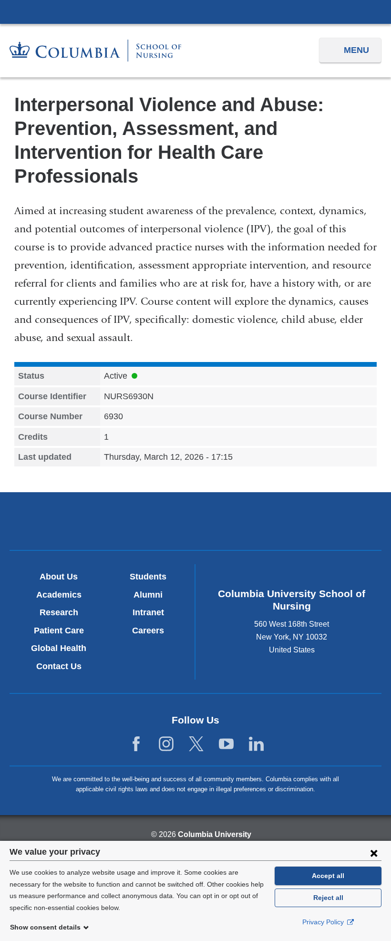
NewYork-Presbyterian (195, 522)
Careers (148, 630)
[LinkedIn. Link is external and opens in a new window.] (256, 744)
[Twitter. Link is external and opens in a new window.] (196, 744)
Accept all (328, 875)
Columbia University (214, 834)
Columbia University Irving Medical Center (195, 11)
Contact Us (59, 666)
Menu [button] (356, 50)
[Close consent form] (373, 852)
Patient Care (59, 630)
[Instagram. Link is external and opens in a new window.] (166, 744)
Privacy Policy (324, 922)
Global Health (58, 648)
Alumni (148, 595)
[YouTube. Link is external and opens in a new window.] (226, 744)
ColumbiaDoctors (317, 521)
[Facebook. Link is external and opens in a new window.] (136, 744)
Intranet (148, 612)
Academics (59, 595)
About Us (59, 576)
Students (148, 576)
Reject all (328, 897)
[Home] (95, 51)
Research (59, 612)
